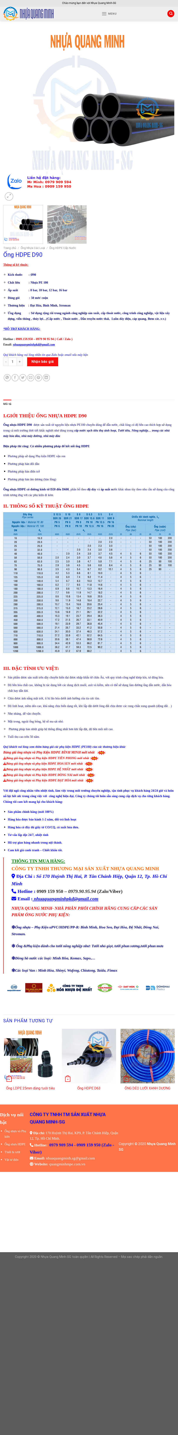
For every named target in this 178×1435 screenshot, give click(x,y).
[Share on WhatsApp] (7, 377)
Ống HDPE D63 (89, 1088)
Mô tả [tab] (7, 404)
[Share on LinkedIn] (46, 377)
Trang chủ (9, 248)
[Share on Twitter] (22, 377)
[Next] (166, 115)
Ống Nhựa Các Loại (33, 248)
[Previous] (12, 115)
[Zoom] (9, 196)
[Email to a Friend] (30, 377)
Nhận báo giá (42, 362)
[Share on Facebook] (15, 377)
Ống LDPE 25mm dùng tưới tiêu (30, 1088)
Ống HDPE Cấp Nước (62, 248)
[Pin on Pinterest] (38, 377)
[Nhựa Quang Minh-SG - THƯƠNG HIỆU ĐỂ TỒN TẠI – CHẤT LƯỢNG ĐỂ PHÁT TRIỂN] (43, 14)
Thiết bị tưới (12, 1152)
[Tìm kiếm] (170, 13)
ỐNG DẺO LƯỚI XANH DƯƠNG (147, 1088)
